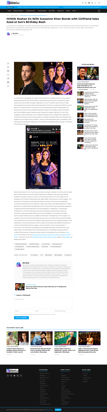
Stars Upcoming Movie (67, 393)
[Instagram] (92, 2)
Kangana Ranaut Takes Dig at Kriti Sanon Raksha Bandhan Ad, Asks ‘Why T (91, 133)
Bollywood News (14, 15)
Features (42, 396)
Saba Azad (45, 246)
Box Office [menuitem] (52, 10)
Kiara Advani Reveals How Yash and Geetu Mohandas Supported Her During (90, 140)
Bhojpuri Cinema (44, 373)
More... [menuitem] (74, 10)
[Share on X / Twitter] (8, 67)
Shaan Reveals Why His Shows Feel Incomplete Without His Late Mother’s (91, 101)
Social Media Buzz (56, 246)
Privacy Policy (49, 409)
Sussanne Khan (20, 249)
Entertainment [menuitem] (30, 10)
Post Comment (21, 317)
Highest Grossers (44, 398)
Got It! (58, 409)
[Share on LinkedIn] (8, 71)
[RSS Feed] (95, 2)
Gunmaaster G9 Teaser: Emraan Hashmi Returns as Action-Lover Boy (91, 126)
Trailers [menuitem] (68, 10)
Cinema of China (44, 385)
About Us (85, 373)
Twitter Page (47, 237)
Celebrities (43, 383)
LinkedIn (49, 255)
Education (42, 391)
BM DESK (26, 263)
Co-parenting (46, 244)
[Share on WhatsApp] (8, 74)
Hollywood (43, 234)
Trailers (63, 400)
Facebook (35, 255)
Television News (65, 398)
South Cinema (65, 389)
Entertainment (44, 393)
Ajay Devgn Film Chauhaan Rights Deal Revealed (90, 121)
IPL (62, 373)
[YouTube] (89, 2)
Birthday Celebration (21, 244)
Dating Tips (43, 389)
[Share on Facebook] (8, 63)
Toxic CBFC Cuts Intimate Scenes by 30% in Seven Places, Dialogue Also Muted (70, 7)
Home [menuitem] (9, 10)
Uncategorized (65, 402)
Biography (42, 375)
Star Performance (66, 391)
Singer (63, 387)
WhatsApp (59, 255)
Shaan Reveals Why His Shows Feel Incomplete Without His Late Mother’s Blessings (40, 350)
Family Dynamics (57, 244)
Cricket (42, 387)
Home (8, 15)
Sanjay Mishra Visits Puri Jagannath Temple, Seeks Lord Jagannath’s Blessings (64, 350)
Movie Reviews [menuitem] (42, 10)
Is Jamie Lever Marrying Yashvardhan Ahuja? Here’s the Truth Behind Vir (91, 147)
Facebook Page (37, 237)
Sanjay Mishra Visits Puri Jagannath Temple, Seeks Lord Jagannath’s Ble (91, 108)
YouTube (54, 237)
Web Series (64, 404)
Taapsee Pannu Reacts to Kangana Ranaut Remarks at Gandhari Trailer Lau (91, 94)
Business (42, 381)
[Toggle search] (99, 2)
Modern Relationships (33, 246)
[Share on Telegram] (8, 78)
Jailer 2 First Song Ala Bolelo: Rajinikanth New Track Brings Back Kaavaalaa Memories (88, 350)
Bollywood (36, 234)
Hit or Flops (43, 400)
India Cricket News (45, 404)
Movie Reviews (65, 379)
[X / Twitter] (86, 2)
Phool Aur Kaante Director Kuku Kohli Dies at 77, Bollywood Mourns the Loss (24, 7)
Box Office (43, 379)
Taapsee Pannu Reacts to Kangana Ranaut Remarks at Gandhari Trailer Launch (16, 350)
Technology (64, 396)
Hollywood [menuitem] (60, 10)
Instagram (67, 237)
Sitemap (85, 381)
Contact (85, 375)
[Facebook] (82, 2)
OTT (62, 383)
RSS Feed (85, 379)
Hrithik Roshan (20, 246)
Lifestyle (63, 375)
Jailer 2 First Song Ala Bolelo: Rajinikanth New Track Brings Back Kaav (91, 115)
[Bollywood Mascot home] (13, 3)
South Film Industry (53, 234)
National (63, 381)
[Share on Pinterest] (8, 82)
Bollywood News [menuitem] (18, 10)
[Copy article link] (8, 86)
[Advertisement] (18, 49)
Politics (63, 385)
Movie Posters (65, 377)
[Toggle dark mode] (99, 10)
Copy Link (68, 255)
